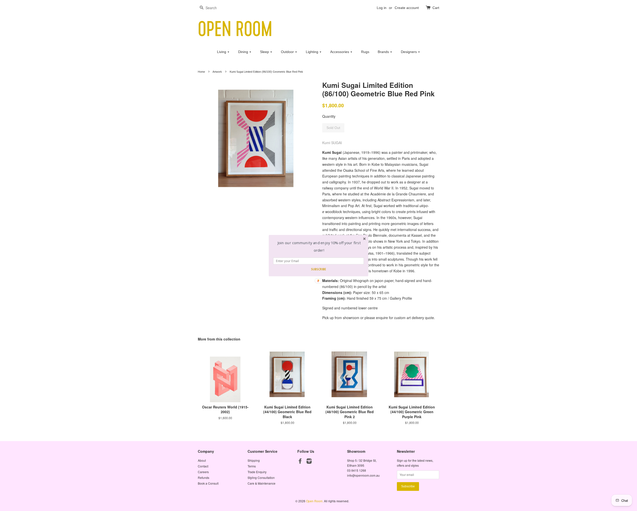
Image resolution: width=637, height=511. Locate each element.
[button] (319, 246)
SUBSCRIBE (318, 269)
